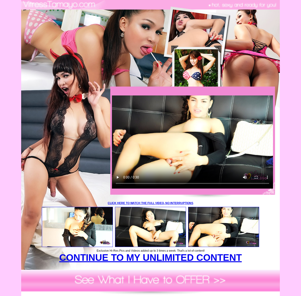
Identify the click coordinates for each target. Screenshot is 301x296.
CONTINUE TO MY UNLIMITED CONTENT (150, 257)
